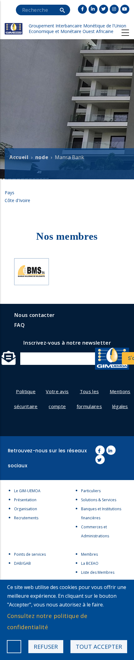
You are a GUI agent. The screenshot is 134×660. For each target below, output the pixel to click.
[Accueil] (13, 19)
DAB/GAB (22, 563)
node (42, 157)
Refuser (46, 646)
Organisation (25, 509)
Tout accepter (99, 646)
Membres (89, 554)
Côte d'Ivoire (17, 200)
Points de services (30, 554)
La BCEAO (89, 563)
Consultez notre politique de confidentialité (47, 621)
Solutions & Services (98, 499)
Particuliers (91, 490)
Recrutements (26, 518)
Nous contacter (34, 314)
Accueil (19, 157)
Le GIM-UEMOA (27, 490)
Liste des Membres (97, 572)
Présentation (25, 499)
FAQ (19, 324)
